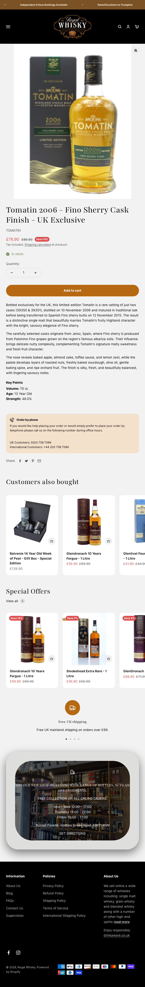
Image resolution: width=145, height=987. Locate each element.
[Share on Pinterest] (33, 461)
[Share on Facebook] (20, 461)
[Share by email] (39, 461)
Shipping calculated (38, 244)
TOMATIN (13, 230)
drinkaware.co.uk (117, 935)
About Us (13, 886)
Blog (9, 893)
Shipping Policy (54, 901)
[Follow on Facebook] (8, 952)
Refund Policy (53, 893)
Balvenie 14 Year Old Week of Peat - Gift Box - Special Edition (31, 558)
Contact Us (14, 908)
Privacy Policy (53, 886)
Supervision (15, 916)
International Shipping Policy (64, 916)
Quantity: (13, 264)
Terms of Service (55, 908)
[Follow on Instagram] (18, 952)
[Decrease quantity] (11, 272)
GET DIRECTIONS (72, 833)
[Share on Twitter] (26, 461)
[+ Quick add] (51, 541)
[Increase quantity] (35, 272)
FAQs (10, 901)
